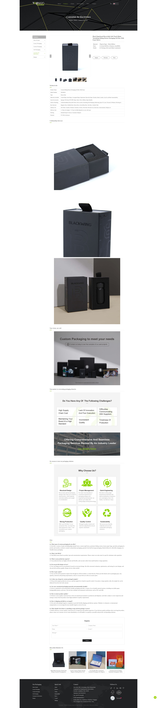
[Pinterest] (123, 688)
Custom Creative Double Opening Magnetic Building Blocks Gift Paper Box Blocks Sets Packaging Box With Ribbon (77, 671)
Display (35, 57)
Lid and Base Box (83, 105)
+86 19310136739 (81, 693)
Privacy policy (86, 705)
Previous (106, 57)
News (88, 3)
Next (114, 57)
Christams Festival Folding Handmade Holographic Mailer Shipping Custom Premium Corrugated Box (116, 671)
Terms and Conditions (94, 705)
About (59, 3)
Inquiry (96, 57)
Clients (72, 3)
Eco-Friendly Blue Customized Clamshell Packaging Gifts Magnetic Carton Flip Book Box (96, 671)
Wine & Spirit (36, 40)
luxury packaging (58, 549)
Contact (94, 3)
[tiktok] (111, 688)
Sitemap (56, 700)
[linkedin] (117, 688)
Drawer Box (63, 95)
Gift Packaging (36, 49)
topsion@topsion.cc (80, 697)
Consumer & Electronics (83, 20)
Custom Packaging (37, 46)
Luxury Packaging (37, 43)
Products (65, 3)
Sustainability (80, 3)
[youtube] (120, 688)
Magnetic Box (64, 105)
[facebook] (114, 688)
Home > (72, 20)
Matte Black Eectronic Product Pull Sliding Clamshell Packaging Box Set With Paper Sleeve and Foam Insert (58, 671)
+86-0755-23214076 (80, 695)
